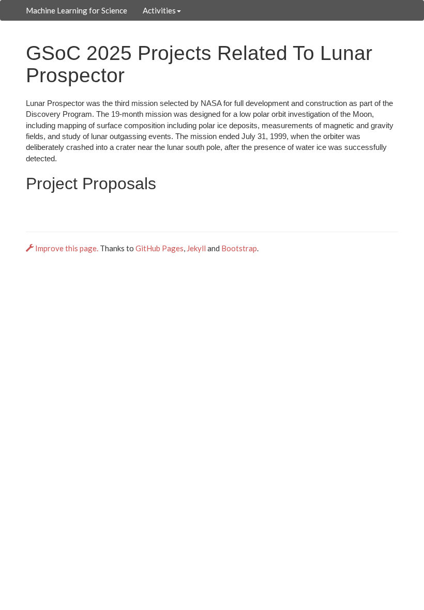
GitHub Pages (159, 248)
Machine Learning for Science (76, 10)
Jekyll (196, 248)
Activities (159, 10)
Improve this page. (67, 248)
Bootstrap (239, 248)
